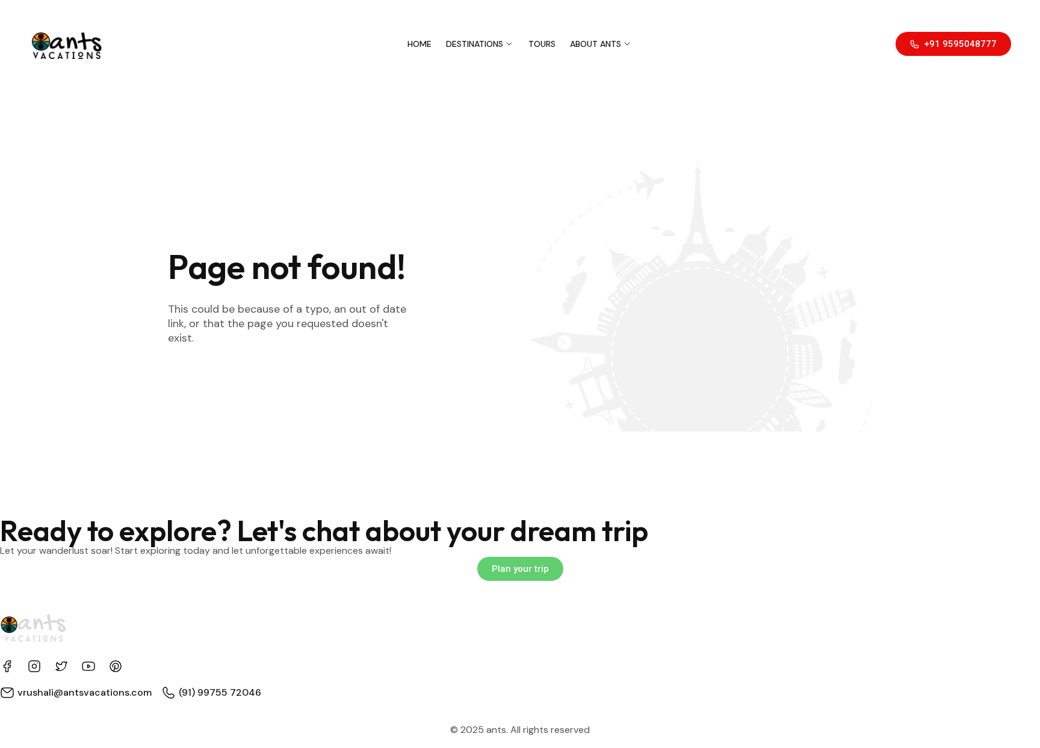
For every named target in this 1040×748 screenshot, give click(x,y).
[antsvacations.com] (65, 44)
